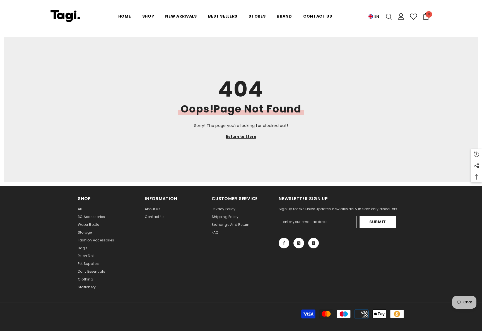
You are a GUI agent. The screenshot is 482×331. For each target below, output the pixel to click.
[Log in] (401, 16)
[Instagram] (298, 243)
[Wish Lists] (413, 16)
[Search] (389, 16)
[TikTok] (313, 243)
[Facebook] (284, 243)
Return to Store (241, 136)
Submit (377, 222)
